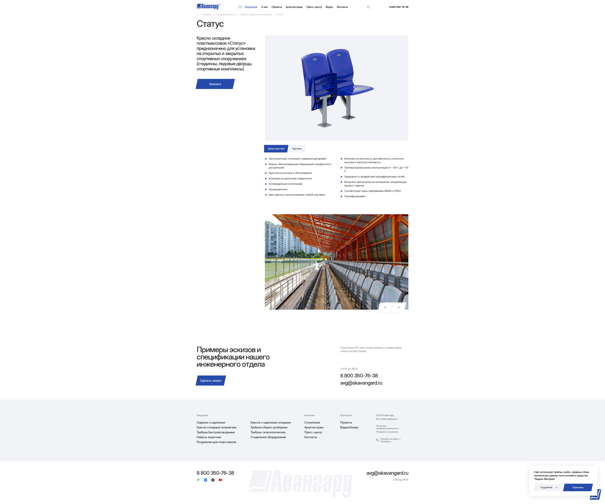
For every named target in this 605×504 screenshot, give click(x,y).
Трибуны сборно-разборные (269, 427)
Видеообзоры (349, 427)
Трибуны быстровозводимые (216, 432)
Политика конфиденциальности (387, 427)
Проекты (277, 7)
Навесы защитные (209, 437)
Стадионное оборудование (268, 437)
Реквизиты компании (387, 432)
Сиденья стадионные (211, 422)
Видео (329, 7)
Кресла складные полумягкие (216, 427)
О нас (264, 7)
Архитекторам (294, 7)
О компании (312, 422)
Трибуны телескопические (268, 432)
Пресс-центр (314, 7)
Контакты (342, 7)
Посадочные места (226, 14)
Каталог (207, 14)
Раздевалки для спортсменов (216, 442)
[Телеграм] (198, 480)
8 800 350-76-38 (398, 7)
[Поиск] (368, 7)
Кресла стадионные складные (256, 14)
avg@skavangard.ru (361, 383)
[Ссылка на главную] (198, 14)
